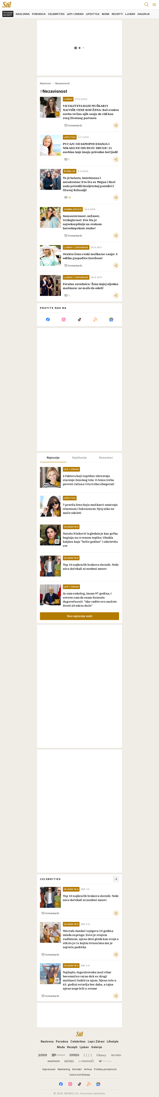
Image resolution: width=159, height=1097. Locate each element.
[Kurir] (42, 1055)
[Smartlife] (54, 1061)
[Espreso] (74, 1055)
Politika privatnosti (105, 1069)
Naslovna (45, 83)
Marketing (64, 1069)
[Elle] (88, 1055)
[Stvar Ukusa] (105, 1061)
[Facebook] (48, 319)
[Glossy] (101, 1055)
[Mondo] (58, 1055)
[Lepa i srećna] (116, 1055)
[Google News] (111, 319)
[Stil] (5, 5)
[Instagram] (64, 319)
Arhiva (88, 1069)
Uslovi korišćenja (79, 1074)
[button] (73, 125)
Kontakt (77, 1069)
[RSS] (95, 319)
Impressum (48, 1069)
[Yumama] (86, 1061)
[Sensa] (69, 1061)
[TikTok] (79, 319)
